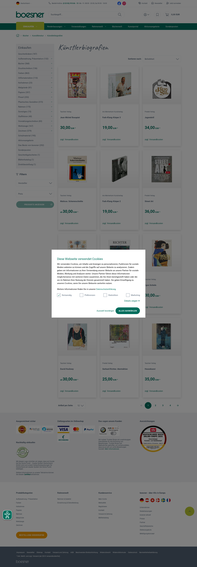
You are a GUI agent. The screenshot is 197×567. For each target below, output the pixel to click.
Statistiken (113, 295)
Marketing (135, 295)
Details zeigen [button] (131, 300)
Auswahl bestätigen (105, 310)
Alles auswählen (128, 311)
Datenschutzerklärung (106, 289)
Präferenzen (90, 295)
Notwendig (67, 295)
